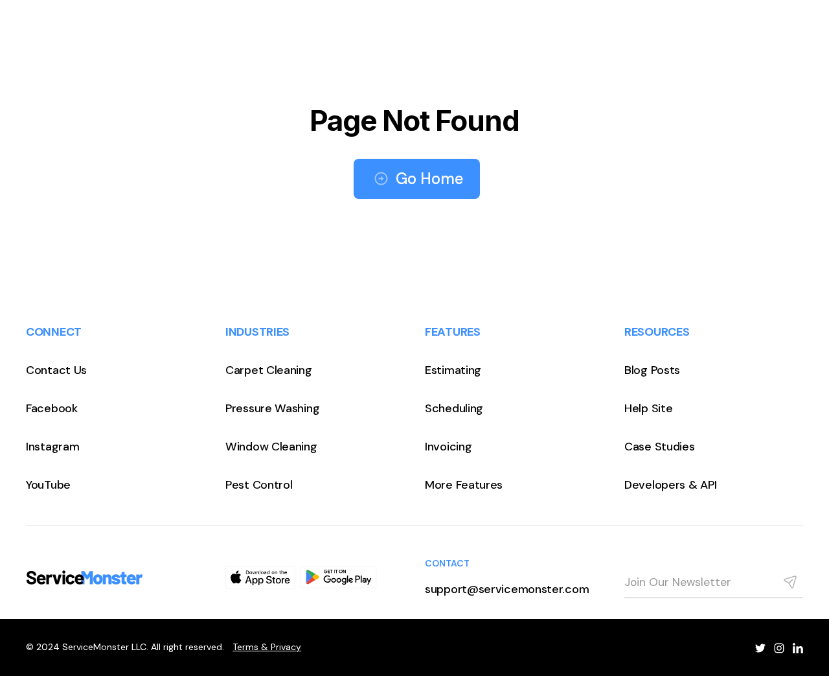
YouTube (48, 485)
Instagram (52, 446)
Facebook (52, 408)
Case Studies (659, 446)
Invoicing (448, 446)
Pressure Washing (272, 408)
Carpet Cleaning (268, 370)
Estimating (453, 370)
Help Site (648, 408)
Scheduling (454, 408)
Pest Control (258, 485)
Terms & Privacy (267, 647)
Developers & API (670, 485)
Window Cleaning (271, 446)
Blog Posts (652, 370)
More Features (464, 485)
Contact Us (56, 370)
